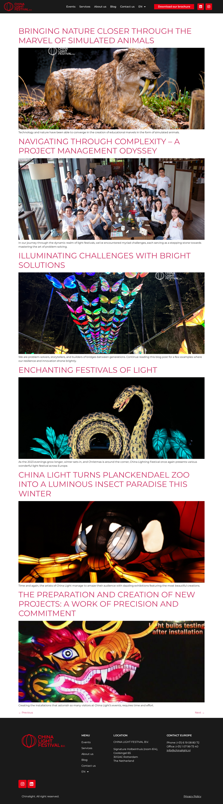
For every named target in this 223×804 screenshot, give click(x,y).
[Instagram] (209, 6)
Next (200, 712)
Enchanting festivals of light (87, 370)
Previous (25, 712)
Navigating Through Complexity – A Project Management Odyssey (99, 146)
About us (100, 6)
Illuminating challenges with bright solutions (104, 260)
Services (84, 6)
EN (140, 6)
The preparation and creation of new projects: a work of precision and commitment (106, 604)
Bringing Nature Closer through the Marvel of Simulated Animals (105, 35)
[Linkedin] (200, 6)
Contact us (127, 6)
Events (70, 6)
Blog (113, 6)
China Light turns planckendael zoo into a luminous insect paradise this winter (104, 484)
